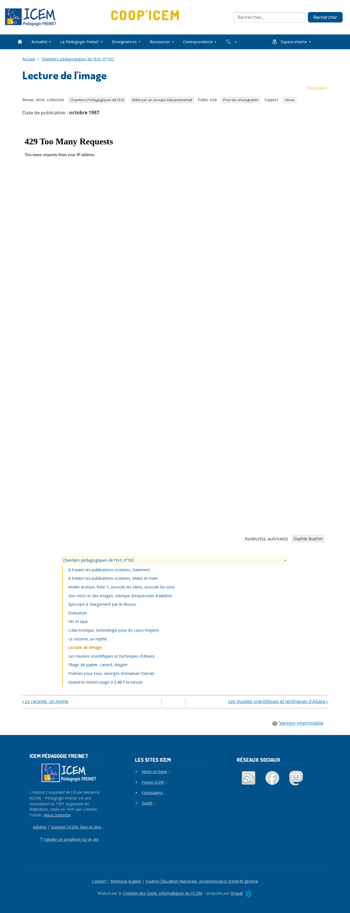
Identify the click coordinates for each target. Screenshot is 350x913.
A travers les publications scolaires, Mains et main (113, 578)
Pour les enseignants (240, 99)
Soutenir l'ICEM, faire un (76, 827)
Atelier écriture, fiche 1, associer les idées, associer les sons (121, 587)
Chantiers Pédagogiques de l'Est (97, 99)
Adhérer (40, 827)
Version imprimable (301, 723)
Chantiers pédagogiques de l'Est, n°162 (78, 59)
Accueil (28, 59)
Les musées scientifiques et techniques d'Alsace (111, 656)
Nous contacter (57, 815)
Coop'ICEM (146, 15)
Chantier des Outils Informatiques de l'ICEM (162, 893)
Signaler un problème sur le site (71, 839)
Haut (173, 702)
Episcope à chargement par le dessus (102, 604)
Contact (99, 881)
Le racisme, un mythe (87, 638)
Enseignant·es (124, 41)
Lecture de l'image (85, 647)
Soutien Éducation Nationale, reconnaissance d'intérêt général (201, 881)
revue (289, 99)
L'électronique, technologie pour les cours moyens (113, 630)
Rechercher (325, 17)
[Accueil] (33, 17)
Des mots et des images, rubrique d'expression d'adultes (120, 595)
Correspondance (198, 41)
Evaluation (77, 613)
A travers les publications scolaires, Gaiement (109, 569)
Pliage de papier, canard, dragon (97, 664)
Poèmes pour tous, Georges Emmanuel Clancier (111, 673)
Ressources (160, 41)
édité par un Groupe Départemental (162, 99)
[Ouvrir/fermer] (286, 560)
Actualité (39, 41)
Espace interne (294, 41)
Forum (153, 782)
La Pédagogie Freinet (79, 41)
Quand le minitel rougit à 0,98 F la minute (105, 682)
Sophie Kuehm (308, 539)
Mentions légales (125, 881)
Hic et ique (78, 621)
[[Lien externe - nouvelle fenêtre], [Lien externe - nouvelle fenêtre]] (272, 778)
